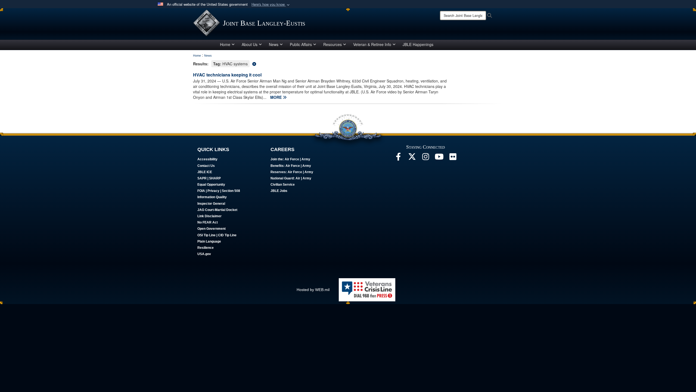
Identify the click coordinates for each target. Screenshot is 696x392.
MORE (276, 97)
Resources (332, 44)
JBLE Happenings (418, 44)
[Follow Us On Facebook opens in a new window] (398, 158)
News (273, 44)
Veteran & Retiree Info (372, 44)
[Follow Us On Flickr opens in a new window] (452, 158)
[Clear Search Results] (348, 63)
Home (225, 44)
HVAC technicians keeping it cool (227, 75)
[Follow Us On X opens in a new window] (412, 158)
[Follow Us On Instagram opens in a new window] (425, 158)
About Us (249, 44)
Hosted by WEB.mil (313, 289)
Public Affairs (301, 44)
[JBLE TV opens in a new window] (439, 158)
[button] (271, 4)
